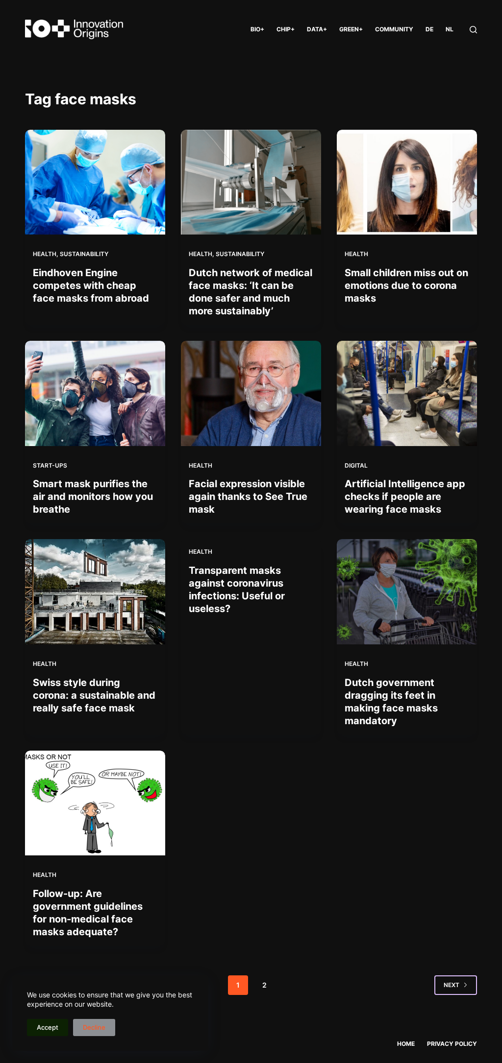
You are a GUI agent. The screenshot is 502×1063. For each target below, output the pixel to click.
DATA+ (317, 29)
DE (429, 29)
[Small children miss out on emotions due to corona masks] (407, 182)
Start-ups (50, 465)
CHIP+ (285, 29)
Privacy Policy (452, 1043)
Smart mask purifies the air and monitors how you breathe (93, 496)
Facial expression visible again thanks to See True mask (248, 496)
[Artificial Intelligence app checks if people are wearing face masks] (407, 393)
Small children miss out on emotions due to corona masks (406, 285)
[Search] (473, 29)
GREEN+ (351, 29)
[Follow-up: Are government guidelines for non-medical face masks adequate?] (95, 803)
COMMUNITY (394, 29)
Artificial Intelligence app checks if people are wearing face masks (405, 496)
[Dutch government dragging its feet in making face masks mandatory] (407, 591)
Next (451, 985)
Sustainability (84, 254)
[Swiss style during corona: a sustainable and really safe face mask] (95, 591)
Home (406, 1043)
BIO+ (257, 29)
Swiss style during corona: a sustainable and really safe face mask (94, 695)
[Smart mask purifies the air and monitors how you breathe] (95, 393)
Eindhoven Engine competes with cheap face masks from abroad (91, 285)
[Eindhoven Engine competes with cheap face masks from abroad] (95, 182)
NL (449, 29)
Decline (94, 1027)
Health (44, 254)
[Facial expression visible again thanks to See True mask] (251, 393)
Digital (356, 465)
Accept (47, 1027)
